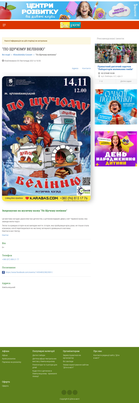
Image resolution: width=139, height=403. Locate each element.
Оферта (5, 386)
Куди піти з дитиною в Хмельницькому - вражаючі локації (44, 373)
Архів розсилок (8, 359)
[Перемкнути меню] (4, 25)
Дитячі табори (38, 355)
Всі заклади (68, 361)
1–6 (101, 81)
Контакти (86, 68)
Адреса (75, 68)
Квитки (5, 235)
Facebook (63, 392)
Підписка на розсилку (11, 362)
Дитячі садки (125, 81)
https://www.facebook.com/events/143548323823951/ (29, 272)
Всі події (6, 54)
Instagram (69, 392)
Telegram (75, 392)
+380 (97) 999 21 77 (10, 259)
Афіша (5, 355)
